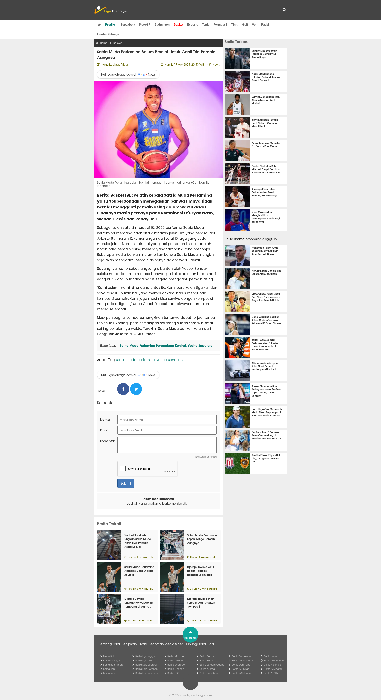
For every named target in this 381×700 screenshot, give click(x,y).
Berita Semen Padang (212, 664)
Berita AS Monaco (242, 673)
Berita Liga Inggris (145, 656)
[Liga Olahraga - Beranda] (110, 10)
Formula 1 (220, 24)
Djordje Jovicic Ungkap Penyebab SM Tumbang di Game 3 (139, 602)
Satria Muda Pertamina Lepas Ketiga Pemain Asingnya (202, 539)
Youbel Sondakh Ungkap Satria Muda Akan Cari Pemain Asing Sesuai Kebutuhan (137, 543)
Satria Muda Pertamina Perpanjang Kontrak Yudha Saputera (166, 345)
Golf (245, 24)
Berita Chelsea (175, 669)
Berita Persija (207, 660)
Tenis (205, 24)
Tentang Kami (109, 643)
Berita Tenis (109, 673)
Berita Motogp (111, 660)
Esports (192, 24)
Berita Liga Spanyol (146, 664)
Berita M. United (176, 656)
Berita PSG (173, 673)
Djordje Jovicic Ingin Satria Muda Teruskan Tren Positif (201, 602)
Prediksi (110, 24)
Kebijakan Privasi (134, 643)
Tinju (234, 24)
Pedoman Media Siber (166, 643)
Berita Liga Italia (144, 660)
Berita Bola (109, 656)
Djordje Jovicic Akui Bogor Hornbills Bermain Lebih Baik (200, 571)
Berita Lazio (270, 656)
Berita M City (271, 673)
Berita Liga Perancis (146, 669)
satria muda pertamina (135, 359)
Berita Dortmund (241, 664)
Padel (265, 24)
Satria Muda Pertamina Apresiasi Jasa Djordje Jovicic (139, 571)
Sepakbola (127, 24)
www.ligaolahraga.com (195, 695)
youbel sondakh (169, 359)
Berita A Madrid (273, 669)
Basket (178, 24)
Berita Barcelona (241, 656)
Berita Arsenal (175, 660)
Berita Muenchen (274, 660)
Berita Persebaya (209, 673)
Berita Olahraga (108, 34)
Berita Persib (207, 656)
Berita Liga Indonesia (147, 673)
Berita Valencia (272, 664)
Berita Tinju (109, 669)
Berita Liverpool (176, 664)
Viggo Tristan (121, 64)
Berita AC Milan (240, 669)
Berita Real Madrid (242, 660)
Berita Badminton (113, 664)
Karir (211, 643)
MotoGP (144, 24)
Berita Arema (207, 669)
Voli (254, 24)
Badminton (162, 24)
